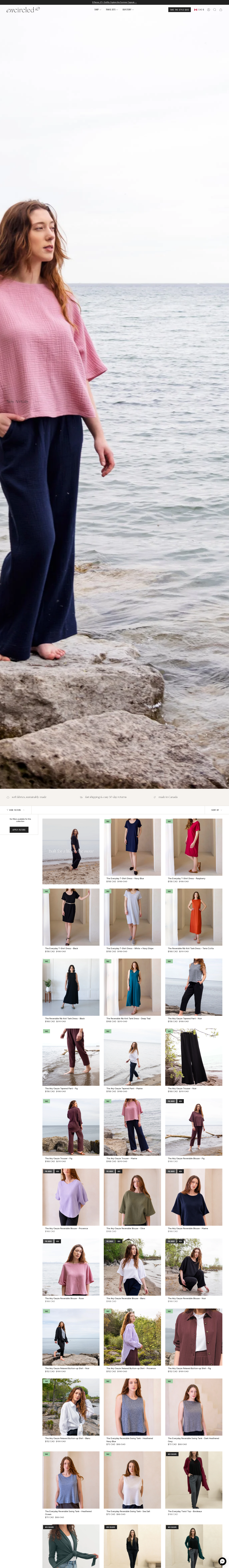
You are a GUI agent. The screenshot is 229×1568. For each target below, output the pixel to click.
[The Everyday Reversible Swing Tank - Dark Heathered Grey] (193, 1407)
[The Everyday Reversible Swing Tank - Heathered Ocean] (71, 1479)
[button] (98, 9)
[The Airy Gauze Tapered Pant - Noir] (193, 987)
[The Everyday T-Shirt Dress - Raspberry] (193, 847)
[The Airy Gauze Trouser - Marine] (132, 1127)
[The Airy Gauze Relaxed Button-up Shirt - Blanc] (71, 1407)
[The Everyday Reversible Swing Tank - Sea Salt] (132, 1479)
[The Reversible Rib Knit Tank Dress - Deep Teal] (132, 987)
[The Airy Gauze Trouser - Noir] (193, 1057)
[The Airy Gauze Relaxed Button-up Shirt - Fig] (193, 1337)
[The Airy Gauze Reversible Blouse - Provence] (71, 1197)
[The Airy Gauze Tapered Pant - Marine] (132, 1057)
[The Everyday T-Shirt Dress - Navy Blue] (132, 847)
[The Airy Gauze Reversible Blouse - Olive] (132, 1197)
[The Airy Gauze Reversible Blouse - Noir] (193, 1267)
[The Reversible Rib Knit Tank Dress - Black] (71, 987)
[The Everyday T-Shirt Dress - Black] (71, 917)
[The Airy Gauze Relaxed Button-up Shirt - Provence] (132, 1337)
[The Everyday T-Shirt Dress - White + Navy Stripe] (132, 917)
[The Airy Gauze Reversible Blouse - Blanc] (132, 1267)
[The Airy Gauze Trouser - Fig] (71, 1127)
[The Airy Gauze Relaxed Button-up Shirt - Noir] (71, 1337)
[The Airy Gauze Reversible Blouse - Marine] (193, 1197)
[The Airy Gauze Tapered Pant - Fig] (71, 1057)
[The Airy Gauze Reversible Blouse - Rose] (71, 1267)
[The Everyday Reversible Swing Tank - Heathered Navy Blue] (132, 1407)
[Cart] (221, 9)
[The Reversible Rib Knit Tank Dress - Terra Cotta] (193, 917)
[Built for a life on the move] (71, 851)
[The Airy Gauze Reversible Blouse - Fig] (193, 1127)
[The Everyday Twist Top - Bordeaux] (193, 1479)
